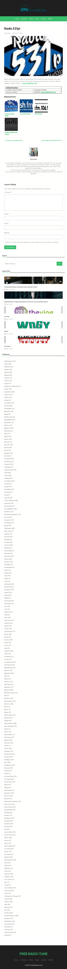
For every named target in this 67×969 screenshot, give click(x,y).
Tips (5, 882)
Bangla (6, 414)
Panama (7, 757)
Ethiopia (7, 539)
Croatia (6, 492)
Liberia (6, 654)
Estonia (6, 537)
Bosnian (7, 445)
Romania (7, 793)
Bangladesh (8, 420)
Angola (6, 383)
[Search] (59, 264)
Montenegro (8, 701)
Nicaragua (7, 737)
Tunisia (6, 899)
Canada (6, 464)
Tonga (6, 885)
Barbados (7, 422)
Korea (6, 637)
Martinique (8, 684)
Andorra (7, 381)
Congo (6, 486)
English (6, 534)
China (6, 475)
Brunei (6, 450)
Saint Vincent (8, 807)
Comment (8, 192)
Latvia (6, 645)
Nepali (6, 720)
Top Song (7, 890)
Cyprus (6, 498)
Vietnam (7, 929)
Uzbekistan (8, 921)
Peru (5, 762)
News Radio (8, 734)
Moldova (7, 698)
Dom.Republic (9, 509)
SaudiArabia (8, 810)
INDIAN (6, 598)
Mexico (6, 690)
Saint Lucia (8, 804)
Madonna (7, 670)
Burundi (7, 456)
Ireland (6, 612)
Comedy (7, 484)
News (6, 729)
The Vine (6, 316)
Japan (6, 626)
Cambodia (7, 459)
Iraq (5, 609)
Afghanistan (8, 361)
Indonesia (7, 601)
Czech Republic (9, 500)
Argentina (7, 392)
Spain (6, 837)
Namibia (7, 718)
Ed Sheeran (8, 523)
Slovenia (7, 824)
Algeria (6, 375)
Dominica (7, 511)
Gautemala (7, 551)
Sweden (7, 857)
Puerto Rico (8, 782)
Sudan (6, 851)
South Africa (8, 832)
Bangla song (8, 417)
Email (6, 223)
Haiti (5, 576)
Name (6, 214)
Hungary (7, 590)
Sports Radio (8, 846)
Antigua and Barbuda (11, 386)
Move (6, 707)
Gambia (6, 548)
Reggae (6, 787)
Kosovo (6, 640)
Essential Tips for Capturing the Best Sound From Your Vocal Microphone (26, 301)
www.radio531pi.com (29, 83)
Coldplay (7, 478)
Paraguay (7, 759)
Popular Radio (9, 776)
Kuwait (6, 642)
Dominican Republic (11, 514)
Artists (6, 397)
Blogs (6, 436)
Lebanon (7, 651)
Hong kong (8, 587)
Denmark (7, 503)
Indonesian (8, 603)
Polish (6, 773)
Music (6, 709)
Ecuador (7, 520)
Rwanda (7, 798)
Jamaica (7, 623)
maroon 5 (7, 681)
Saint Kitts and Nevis (11, 801)
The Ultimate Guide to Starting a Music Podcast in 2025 (20, 287)
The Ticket (7, 346)
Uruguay (7, 918)
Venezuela (7, 924)
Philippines (8, 765)
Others (6, 748)
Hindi (6, 581)
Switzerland (8, 860)
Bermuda (7, 431)
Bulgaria (7, 453)
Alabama (7, 367)
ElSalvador (7, 528)
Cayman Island (9, 470)
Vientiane (7, 927)
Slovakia (7, 821)
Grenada (7, 564)
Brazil (6, 447)
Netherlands (8, 723)
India (6, 595)
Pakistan (7, 751)
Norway (6, 743)
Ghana (6, 559)
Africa (6, 364)
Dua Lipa (7, 517)
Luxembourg (8, 662)
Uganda (7, 907)
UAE (5, 904)
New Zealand (8, 726)
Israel (6, 615)
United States (8, 915)
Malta (6, 679)
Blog (5, 433)
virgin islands (8, 932)
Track (6, 893)
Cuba (6, 495)
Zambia (6, 935)
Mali (5, 676)
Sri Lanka (7, 849)
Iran (5, 606)
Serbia (6, 815)
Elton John (8, 531)
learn (6, 648)
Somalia (7, 826)
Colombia (7, 481)
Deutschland (8, 506)
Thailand (7, 876)
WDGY (6, 331)
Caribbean (7, 467)
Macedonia (8, 665)
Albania (6, 372)
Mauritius (7, 687)
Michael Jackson (9, 693)
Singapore (7, 818)
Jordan (6, 629)
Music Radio (8, 715)
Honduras (7, 584)
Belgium (7, 428)
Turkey (6, 902)
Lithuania (7, 656)
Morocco (7, 704)
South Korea (8, 835)
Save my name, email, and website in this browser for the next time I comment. (32, 242)
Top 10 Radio (8, 888)
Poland (6, 771)
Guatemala (7, 567)
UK (5, 910)
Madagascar (8, 668)
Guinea (6, 570)
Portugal (7, 779)
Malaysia (7, 673)
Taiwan (6, 865)
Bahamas (7, 411)
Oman (6, 746)
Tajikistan (7, 868)
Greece (6, 562)
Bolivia (6, 439)
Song (6, 829)
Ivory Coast (8, 620)
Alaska (6, 369)
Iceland (6, 592)
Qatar (6, 785)
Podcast (7, 768)
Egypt (6, 525)
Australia (7, 403)
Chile (6, 472)
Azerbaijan (7, 408)
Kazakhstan (8, 631)
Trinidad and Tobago (11, 896)
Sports (6, 840)
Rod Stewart (8, 790)
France (6, 545)
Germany (7, 556)
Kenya (6, 634)
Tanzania (7, 874)
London (6, 659)
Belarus (6, 425)
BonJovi (7, 442)
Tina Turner (8, 879)
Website (6, 233)
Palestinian (8, 754)
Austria (6, 406)
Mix (5, 695)
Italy (5, 617)
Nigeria (6, 740)
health (6, 578)
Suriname (7, 854)
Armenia (7, 394)
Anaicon (7, 378)
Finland (6, 542)
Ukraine (6, 913)
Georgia (7, 553)
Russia (6, 796)
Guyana (6, 573)
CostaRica (7, 489)
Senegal (7, 812)
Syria (6, 863)
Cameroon (7, 461)
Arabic (6, 389)
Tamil (6, 871)
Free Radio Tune (33, 954)
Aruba (6, 400)
